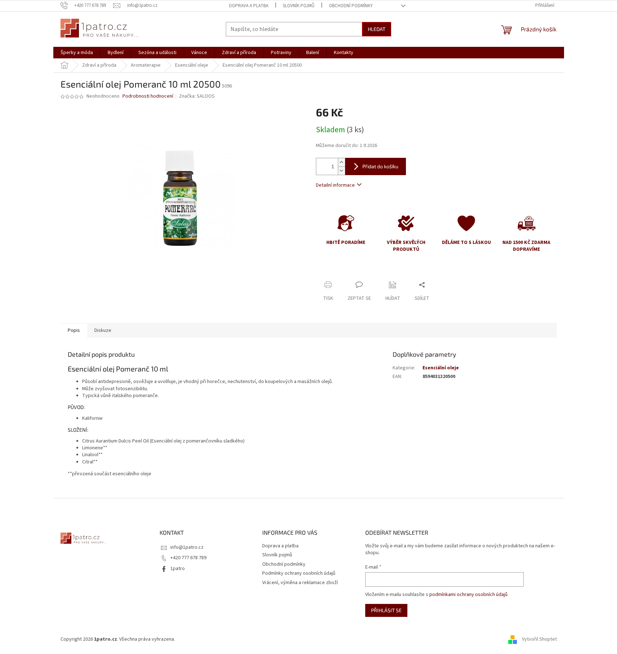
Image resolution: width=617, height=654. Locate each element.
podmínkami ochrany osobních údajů (468, 594)
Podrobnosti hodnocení (147, 96)
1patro (177, 568)
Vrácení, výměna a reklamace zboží (300, 582)
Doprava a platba (248, 6)
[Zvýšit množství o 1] (341, 162)
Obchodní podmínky (351, 6)
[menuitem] (76, 52)
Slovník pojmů (298, 6)
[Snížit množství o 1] (341, 170)
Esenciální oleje (440, 368)
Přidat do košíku (380, 166)
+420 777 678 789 (188, 557)
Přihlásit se (386, 610)
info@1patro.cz (187, 547)
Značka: (197, 96)
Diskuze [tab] (102, 330)
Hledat (376, 29)
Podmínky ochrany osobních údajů (298, 573)
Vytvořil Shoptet (539, 639)
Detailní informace (335, 185)
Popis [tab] (74, 330)
